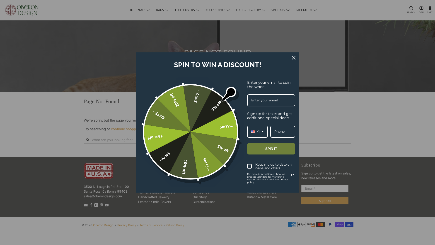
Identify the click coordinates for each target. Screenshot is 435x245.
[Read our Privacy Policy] (292, 175)
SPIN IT (271, 149)
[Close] (293, 57)
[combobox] (257, 132)
